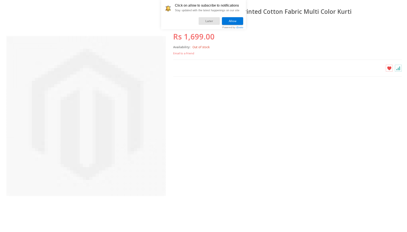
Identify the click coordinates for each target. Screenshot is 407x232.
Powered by (232, 27)
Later (209, 21)
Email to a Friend (183, 53)
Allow (233, 21)
